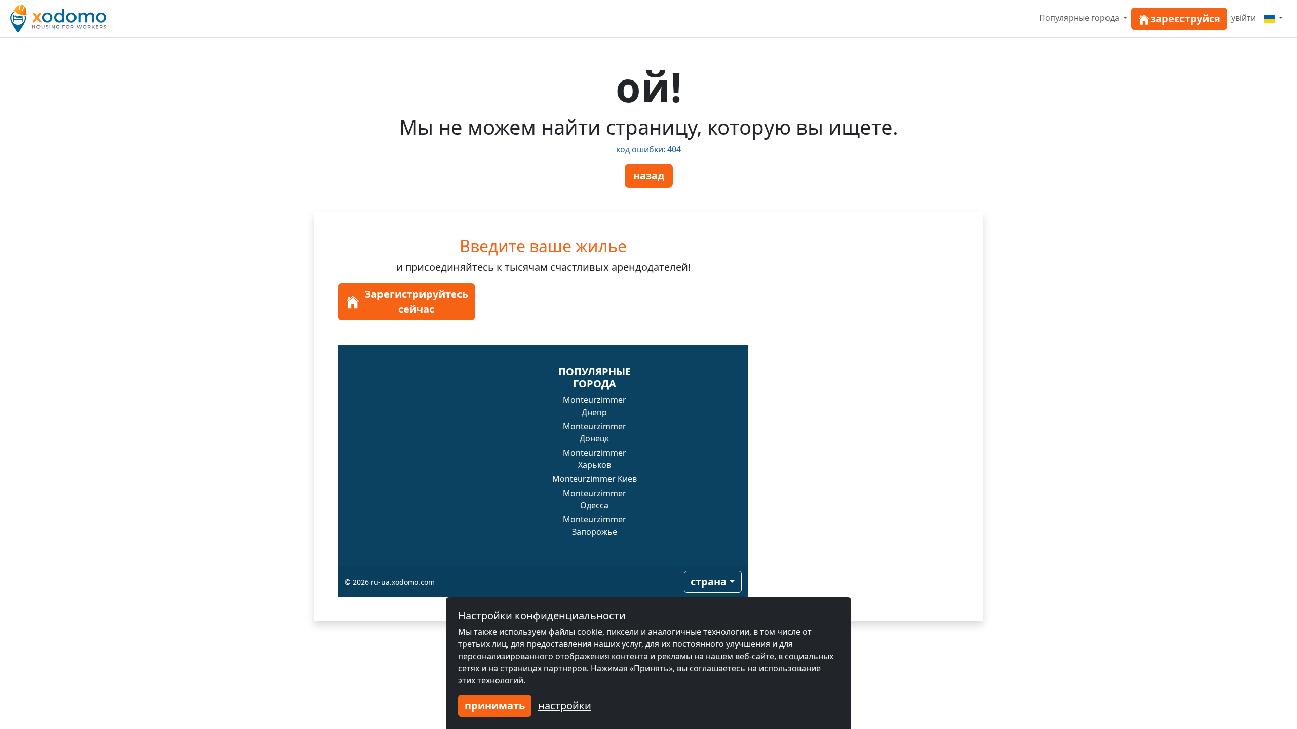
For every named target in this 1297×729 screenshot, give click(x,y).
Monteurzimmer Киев (594, 478)
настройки (564, 705)
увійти (1243, 17)
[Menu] (1273, 18)
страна (709, 581)
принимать (495, 705)
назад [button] (648, 175)
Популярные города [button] (1080, 17)
